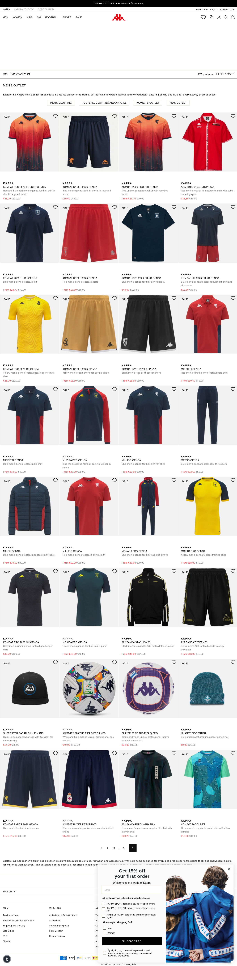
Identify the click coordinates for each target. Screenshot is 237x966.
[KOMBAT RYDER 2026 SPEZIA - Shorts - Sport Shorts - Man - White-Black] (70, 361)
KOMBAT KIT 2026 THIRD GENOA (206, 280)
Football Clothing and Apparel (104, 102)
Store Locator (56, 931)
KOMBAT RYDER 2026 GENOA (86, 189)
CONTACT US (227, 9)
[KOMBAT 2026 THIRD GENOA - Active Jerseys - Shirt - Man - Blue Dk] (5, 270)
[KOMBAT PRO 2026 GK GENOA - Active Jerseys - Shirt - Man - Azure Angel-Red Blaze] (11, 635)
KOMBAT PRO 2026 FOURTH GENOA (29, 189)
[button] (7, 959)
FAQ (5, 936)
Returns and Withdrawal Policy (18, 920)
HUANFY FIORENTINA (204, 733)
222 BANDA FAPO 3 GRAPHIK (147, 826)
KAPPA (6, 9)
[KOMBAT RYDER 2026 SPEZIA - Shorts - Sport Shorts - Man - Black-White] (76, 361)
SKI (39, 17)
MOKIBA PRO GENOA (203, 551)
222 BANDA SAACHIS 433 (148, 642)
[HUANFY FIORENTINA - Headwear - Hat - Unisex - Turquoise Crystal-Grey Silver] (183, 726)
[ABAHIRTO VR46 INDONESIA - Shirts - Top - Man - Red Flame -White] (183, 179)
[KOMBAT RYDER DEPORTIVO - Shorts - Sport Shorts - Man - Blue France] (70, 817)
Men (6, 74)
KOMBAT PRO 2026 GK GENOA (28, 371)
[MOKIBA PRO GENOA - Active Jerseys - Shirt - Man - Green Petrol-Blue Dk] (189, 543)
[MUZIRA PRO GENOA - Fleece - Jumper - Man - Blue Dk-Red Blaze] (64, 452)
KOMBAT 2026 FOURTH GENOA (145, 189)
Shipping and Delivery (14, 926)
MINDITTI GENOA (204, 369)
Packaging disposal (59, 926)
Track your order (11, 915)
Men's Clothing (61, 102)
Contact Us (54, 920)
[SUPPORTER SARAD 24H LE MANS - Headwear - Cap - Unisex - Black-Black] (5, 726)
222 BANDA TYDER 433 (202, 644)
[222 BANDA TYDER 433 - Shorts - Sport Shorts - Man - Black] (183, 635)
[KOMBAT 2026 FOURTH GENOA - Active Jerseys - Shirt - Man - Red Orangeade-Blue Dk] (124, 179)
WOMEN (17, 17)
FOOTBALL (51, 17)
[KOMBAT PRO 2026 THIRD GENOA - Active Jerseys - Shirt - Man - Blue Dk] (124, 270)
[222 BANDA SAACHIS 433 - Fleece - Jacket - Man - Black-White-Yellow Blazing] (124, 635)
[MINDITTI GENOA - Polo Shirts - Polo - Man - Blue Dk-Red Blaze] (189, 361)
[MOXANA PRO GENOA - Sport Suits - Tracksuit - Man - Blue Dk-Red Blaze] (124, 543)
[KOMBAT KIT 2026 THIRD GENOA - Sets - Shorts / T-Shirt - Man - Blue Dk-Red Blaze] (183, 270)
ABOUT (214, 9)
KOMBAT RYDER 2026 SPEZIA (85, 369)
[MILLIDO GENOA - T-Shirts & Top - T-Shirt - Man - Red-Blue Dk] (129, 452)
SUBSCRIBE (132, 941)
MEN (5, 17)
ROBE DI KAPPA (46, 9)
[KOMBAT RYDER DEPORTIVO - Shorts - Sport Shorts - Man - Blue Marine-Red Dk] (64, 817)
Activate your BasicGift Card (63, 915)
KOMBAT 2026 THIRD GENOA (20, 278)
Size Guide (8, 931)
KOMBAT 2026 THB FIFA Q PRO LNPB (88, 735)
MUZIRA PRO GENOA (86, 462)
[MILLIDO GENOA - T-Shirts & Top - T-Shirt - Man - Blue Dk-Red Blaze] (124, 452)
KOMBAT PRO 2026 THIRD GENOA (143, 278)
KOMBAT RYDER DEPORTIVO (87, 826)
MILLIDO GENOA (143, 460)
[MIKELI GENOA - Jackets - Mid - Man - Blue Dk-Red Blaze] (5, 543)
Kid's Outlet (178, 102)
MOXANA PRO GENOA (145, 551)
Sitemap (7, 941)
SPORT (67, 17)
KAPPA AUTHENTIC (24, 9)
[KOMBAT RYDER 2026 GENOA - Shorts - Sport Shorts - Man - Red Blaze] (64, 270)
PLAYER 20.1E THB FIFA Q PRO (146, 735)
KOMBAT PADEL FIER (206, 826)
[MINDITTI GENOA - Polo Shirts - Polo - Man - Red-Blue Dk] (183, 361)
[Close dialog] (229, 869)
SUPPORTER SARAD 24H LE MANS (28, 735)
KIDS (29, 17)
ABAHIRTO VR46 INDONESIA (207, 189)
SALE (79, 17)
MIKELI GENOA (29, 551)
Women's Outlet (148, 102)
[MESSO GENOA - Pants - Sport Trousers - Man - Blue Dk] (183, 452)
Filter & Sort (225, 74)
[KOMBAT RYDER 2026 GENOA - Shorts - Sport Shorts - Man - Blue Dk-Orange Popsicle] (64, 179)
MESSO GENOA (204, 460)
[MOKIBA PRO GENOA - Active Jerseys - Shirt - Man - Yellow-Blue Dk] (183, 543)
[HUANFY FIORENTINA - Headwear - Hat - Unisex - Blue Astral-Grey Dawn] (189, 726)
